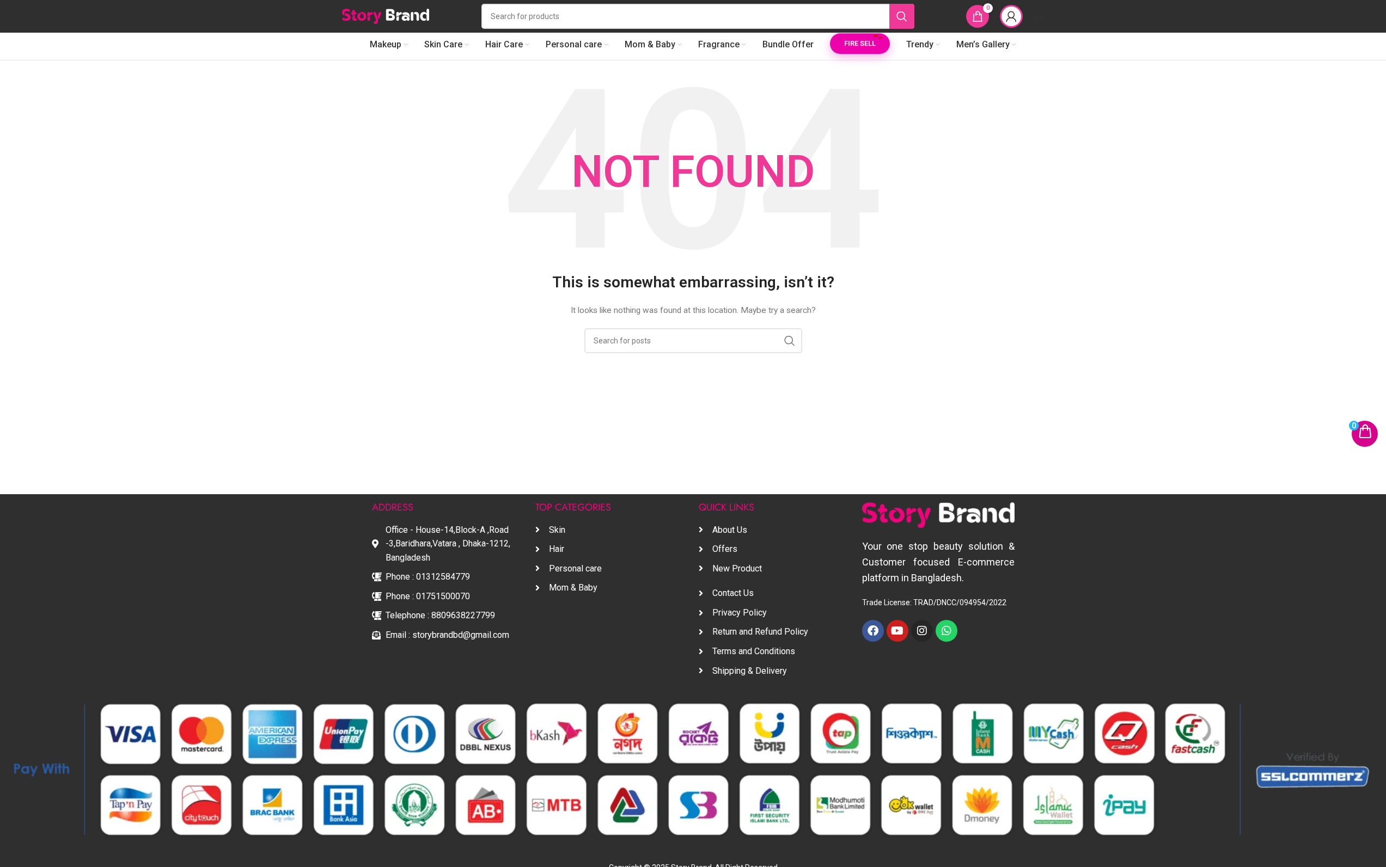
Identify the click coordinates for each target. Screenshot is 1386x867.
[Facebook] (873, 631)
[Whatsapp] (946, 631)
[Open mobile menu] (1039, 16)
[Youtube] (897, 631)
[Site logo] (386, 16)
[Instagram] (922, 631)
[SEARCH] (901, 16)
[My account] (1011, 16)
